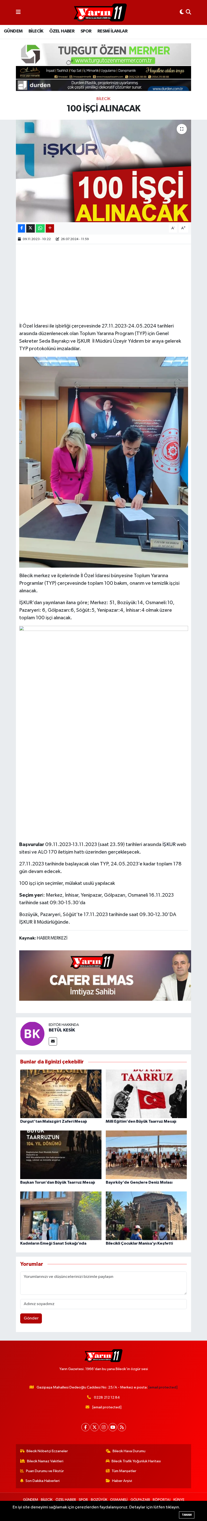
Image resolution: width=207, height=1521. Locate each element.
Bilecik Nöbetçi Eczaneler (47, 1451)
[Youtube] (113, 1427)
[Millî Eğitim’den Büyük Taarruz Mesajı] (146, 1094)
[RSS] (122, 1427)
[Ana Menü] (18, 12)
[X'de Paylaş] (30, 228)
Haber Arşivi (122, 1481)
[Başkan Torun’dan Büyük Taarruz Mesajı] (60, 1155)
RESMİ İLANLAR (112, 31)
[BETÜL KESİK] (32, 1033)
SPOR (86, 31)
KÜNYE (178, 1500)
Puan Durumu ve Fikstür (45, 1471)
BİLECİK (36, 31)
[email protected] (162, 1387)
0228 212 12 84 (107, 1397)
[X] (94, 1427)
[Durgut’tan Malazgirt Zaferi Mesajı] (60, 1094)
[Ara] (188, 12)
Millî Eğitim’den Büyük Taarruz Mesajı (141, 1121)
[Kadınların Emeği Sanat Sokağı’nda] (60, 1215)
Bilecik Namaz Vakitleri (45, 1461)
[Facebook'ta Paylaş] (21, 228)
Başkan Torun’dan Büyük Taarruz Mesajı (57, 1182)
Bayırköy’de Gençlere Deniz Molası (139, 1182)
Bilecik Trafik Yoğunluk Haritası (136, 1461)
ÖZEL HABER (61, 31)
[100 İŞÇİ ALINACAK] (103, 171)
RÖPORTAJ (161, 1500)
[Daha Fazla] (50, 228)
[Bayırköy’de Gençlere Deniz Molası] (146, 1155)
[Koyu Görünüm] (182, 12)
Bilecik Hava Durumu (129, 1451)
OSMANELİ (118, 1500)
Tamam (187, 1514)
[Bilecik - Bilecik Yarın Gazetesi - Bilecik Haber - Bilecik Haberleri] (100, 12)
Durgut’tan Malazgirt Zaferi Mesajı (53, 1121)
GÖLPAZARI (140, 1500)
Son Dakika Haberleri (42, 1481)
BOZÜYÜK (99, 1500)
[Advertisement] (111, 282)
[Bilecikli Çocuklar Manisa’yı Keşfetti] (146, 1215)
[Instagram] (103, 1427)
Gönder (31, 1318)
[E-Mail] (53, 1041)
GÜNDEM (13, 31)
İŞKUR (169, 844)
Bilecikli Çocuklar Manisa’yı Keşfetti (139, 1243)
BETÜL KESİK (62, 1030)
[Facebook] (85, 1427)
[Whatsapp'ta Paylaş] (40, 228)
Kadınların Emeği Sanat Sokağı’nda (53, 1243)
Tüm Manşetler (124, 1471)
